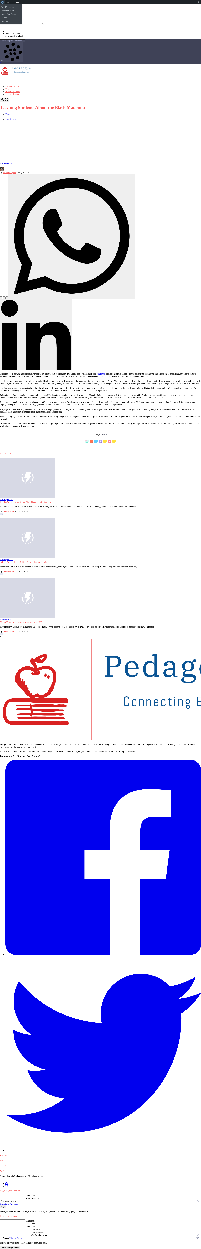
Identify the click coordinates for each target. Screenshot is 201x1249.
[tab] (6, 1183)
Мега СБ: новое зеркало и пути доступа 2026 (21, 622)
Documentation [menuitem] (7, 10)
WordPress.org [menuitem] (7, 7)
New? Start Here (12, 87)
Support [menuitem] (4, 18)
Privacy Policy (15, 1238)
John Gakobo (8, 511)
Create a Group (12, 94)
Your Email (36, 1229)
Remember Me (9, 1201)
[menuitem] (2, 2)
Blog (7, 89)
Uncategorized (6, 163)
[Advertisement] (100, 142)
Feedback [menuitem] (5, 21)
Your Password (32, 1198)
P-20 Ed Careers (12, 91)
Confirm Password (39, 1235)
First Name (30, 1221)
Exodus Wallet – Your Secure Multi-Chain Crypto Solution (25, 502)
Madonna (101, 374)
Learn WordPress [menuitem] (8, 14)
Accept (12, 1238)
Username (30, 1195)
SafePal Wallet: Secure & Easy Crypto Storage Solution (24, 562)
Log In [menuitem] (8, 2)
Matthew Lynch (9, 172)
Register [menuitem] (16, 2)
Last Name (30, 1223)
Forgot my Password (9, 1204)
